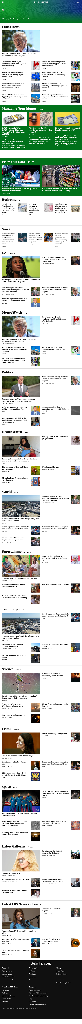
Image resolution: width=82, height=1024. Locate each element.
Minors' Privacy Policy (63, 983)
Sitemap (5, 1002)
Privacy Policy (60, 971)
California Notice (61, 974)
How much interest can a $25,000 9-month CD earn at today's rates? (14, 146)
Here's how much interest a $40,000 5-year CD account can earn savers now (13, 141)
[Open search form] (78, 2)
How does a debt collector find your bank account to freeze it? (40, 138)
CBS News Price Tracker (28, 19)
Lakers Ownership (8, 980)
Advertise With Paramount (38, 993)
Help (30, 999)
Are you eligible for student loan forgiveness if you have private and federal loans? (66, 137)
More (41, 109)
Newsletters (6, 990)
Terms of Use (60, 980)
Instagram (32, 977)
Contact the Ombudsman (37, 1005)
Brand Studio (6, 999)
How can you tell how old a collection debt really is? (38, 142)
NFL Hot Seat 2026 (8, 977)
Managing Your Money (10, 19)
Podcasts (5, 993)
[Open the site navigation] (15, 2)
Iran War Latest (7, 974)
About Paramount (35, 990)
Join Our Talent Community (38, 996)
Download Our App (8, 996)
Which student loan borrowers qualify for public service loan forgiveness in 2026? (66, 143)
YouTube (32, 971)
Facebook (32, 974)
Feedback (32, 1002)
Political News (7, 971)
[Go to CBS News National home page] (41, 2)
